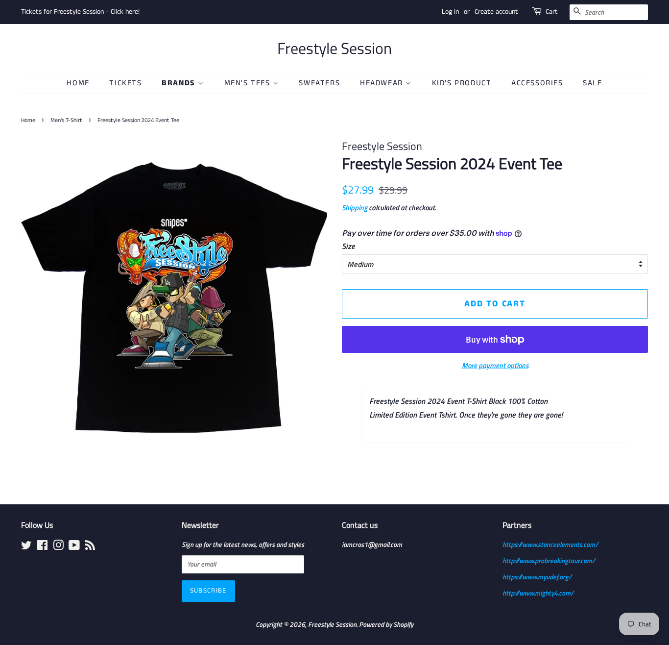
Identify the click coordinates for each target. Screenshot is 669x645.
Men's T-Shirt (66, 120)
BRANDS (180, 83)
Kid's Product (462, 83)
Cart (552, 12)
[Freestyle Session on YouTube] (74, 547)
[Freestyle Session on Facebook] (42, 547)
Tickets (125, 83)
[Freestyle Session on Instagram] (58, 547)
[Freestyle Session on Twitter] (26, 547)
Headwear (383, 83)
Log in (450, 12)
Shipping (354, 207)
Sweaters (319, 83)
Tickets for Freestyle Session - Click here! (80, 12)
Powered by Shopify (386, 624)
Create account (496, 12)
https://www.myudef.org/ (537, 577)
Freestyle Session (334, 48)
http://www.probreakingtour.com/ (548, 561)
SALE (592, 83)
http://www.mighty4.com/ (537, 593)
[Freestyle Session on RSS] (90, 547)
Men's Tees (248, 83)
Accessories (537, 83)
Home (78, 83)
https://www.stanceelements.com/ (550, 544)
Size (348, 246)
